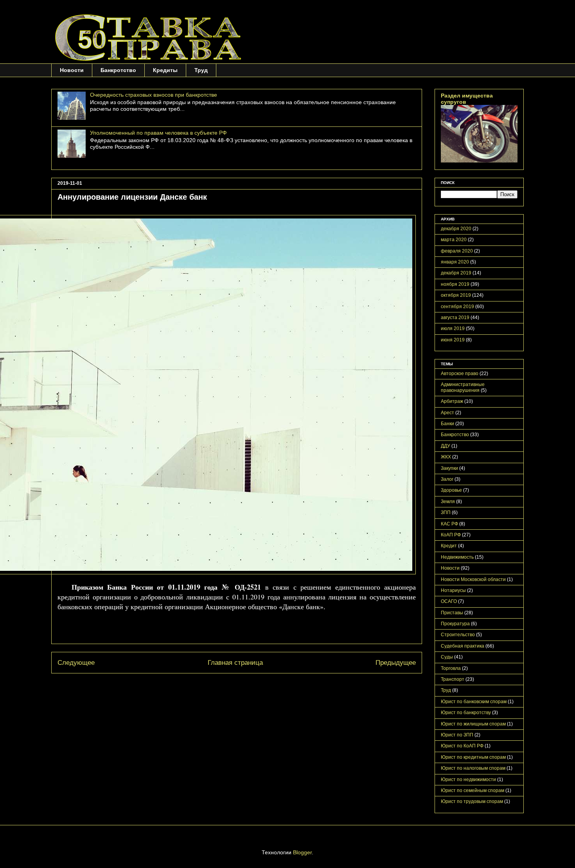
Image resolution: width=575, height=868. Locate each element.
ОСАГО (449, 601)
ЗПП (446, 512)
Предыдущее (396, 662)
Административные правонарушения (463, 387)
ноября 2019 (455, 284)
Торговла (451, 668)
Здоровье (451, 490)
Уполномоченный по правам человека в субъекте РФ (158, 133)
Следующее (76, 662)
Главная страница (235, 662)
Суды (447, 657)
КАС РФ (449, 524)
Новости (72, 70)
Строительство (458, 634)
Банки (447, 423)
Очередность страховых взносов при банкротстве (153, 95)
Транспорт (452, 679)
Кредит (449, 546)
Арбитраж (452, 401)
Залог (447, 479)
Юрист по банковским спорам (474, 701)
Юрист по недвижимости (468, 779)
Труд (201, 70)
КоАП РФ (451, 535)
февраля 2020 (457, 251)
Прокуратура (455, 623)
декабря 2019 (456, 273)
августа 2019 (455, 317)
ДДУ (445, 446)
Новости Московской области (473, 579)
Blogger (302, 852)
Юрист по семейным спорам (472, 790)
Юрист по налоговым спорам (473, 768)
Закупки (449, 468)
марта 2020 (454, 239)
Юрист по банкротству (466, 712)
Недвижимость (457, 557)
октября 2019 (456, 295)
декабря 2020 (456, 228)
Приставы (452, 612)
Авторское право (459, 373)
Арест (447, 412)
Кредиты (165, 70)
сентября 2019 (457, 306)
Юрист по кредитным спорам (473, 757)
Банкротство (118, 70)
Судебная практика (462, 646)
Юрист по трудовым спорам (472, 801)
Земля (448, 501)
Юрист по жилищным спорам (473, 724)
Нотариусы (453, 590)
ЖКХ (446, 457)
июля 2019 (453, 328)
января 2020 (455, 262)
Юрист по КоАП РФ (462, 746)
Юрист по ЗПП (457, 735)
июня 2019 (453, 340)
